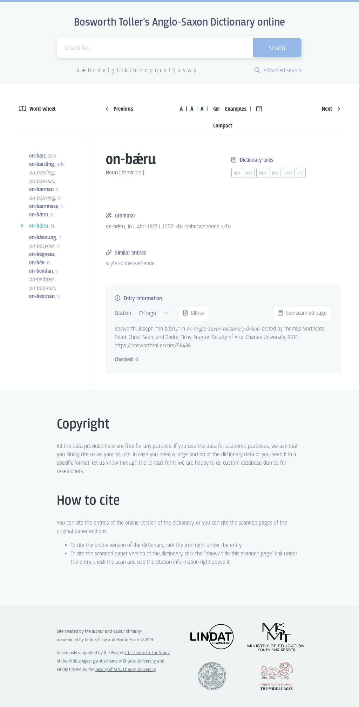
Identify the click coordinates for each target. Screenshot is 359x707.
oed (237, 173)
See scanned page (306, 313)
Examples (236, 109)
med (262, 173)
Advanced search (281, 70)
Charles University (140, 661)
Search (277, 48)
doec (288, 173)
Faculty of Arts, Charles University (125, 670)
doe (275, 173)
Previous (122, 109)
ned (249, 173)
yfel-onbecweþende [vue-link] (132, 263)
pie (300, 173)
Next (328, 109)
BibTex (197, 313)
